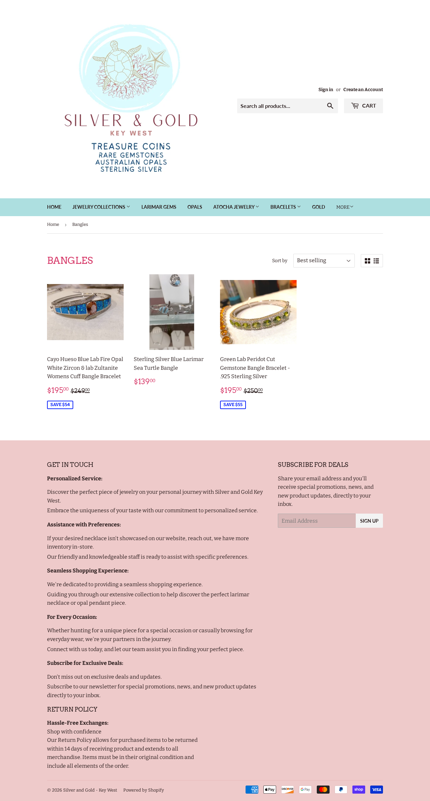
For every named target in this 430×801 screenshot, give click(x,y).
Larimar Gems (158, 207)
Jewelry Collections (99, 207)
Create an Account (363, 89)
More (343, 207)
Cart (368, 105)
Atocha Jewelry (234, 207)
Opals (194, 207)
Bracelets (283, 207)
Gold (318, 207)
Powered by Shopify (143, 790)
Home (54, 207)
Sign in (325, 89)
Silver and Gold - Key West (90, 790)
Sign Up (369, 521)
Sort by (279, 261)
